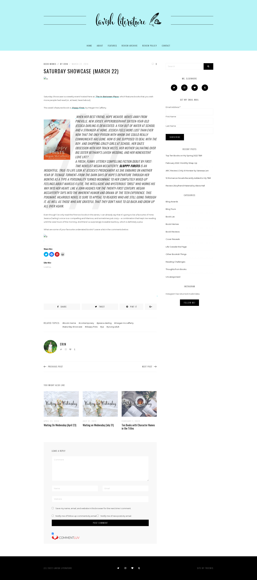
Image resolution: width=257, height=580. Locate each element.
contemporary (87, 323)
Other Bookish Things (176, 254)
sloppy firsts (92, 327)
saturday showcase (73, 327)
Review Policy (149, 45)
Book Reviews (173, 231)
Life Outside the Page (176, 247)
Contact (166, 45)
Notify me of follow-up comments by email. (76, 516)
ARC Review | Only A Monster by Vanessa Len (187, 170)
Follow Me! (189, 302)
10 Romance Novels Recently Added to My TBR (188, 178)
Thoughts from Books (176, 269)
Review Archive (130, 45)
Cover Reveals (173, 239)
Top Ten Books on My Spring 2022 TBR (184, 155)
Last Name (171, 126)
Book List (170, 216)
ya (103, 327)
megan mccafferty (125, 323)
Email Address (173, 107)
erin (66, 63)
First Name (171, 116)
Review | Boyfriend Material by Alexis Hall (185, 185)
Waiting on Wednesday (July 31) (98, 425)
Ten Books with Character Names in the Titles (138, 426)
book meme (70, 323)
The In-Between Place (107, 96)
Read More (59, 403)
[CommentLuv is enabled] (65, 537)
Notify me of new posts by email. (116, 516)
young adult (113, 327)
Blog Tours (171, 209)
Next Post (147, 366)
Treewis (209, 568)
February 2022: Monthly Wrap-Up (181, 163)
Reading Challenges (175, 262)
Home (89, 45)
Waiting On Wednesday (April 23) (60, 425)
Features (112, 45)
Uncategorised (173, 277)
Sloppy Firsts (78, 108)
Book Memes (50, 64)
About (100, 45)
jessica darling (105, 323)
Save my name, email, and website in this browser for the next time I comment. (93, 508)
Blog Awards (172, 201)
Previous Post (55, 366)
